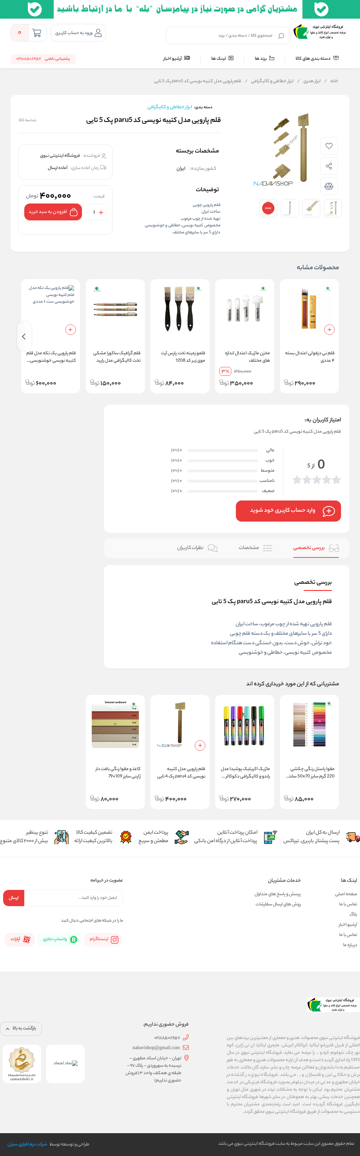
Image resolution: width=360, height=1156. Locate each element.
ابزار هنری (309, 81)
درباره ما (350, 945)
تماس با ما (348, 904)
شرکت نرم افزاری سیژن (27, 1144)
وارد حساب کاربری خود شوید (282, 511)
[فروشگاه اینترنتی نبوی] (321, 31)
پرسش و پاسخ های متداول (278, 894)
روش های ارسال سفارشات (278, 904)
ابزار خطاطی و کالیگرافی (269, 81)
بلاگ (353, 914)
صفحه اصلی (346, 894)
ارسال (14, 898)
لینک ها (219, 59)
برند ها (261, 59)
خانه (331, 81)
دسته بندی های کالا (313, 59)
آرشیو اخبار (172, 59)
